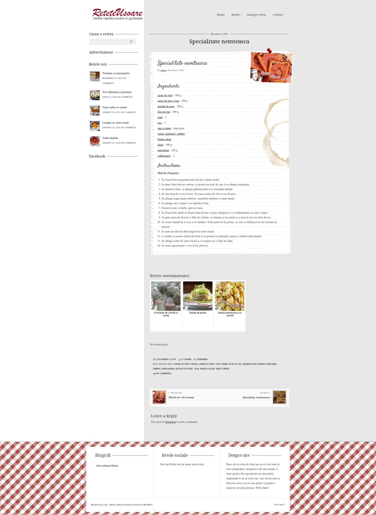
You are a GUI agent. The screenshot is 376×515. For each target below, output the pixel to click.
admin (163, 70)
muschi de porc (166, 106)
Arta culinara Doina (107, 465)
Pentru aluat (164, 139)
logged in (170, 422)
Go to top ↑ (279, 504)
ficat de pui (164, 112)
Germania (202, 359)
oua (160, 123)
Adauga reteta (256, 14)
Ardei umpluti (110, 138)
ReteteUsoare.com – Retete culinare (117, 14)
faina (160, 144)
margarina (163, 150)
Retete (235, 14)
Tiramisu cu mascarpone (115, 73)
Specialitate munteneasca (256, 397)
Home (221, 14)
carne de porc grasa (168, 101)
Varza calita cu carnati (114, 107)
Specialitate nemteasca (219, 41)
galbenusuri (164, 155)
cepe (160, 117)
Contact (278, 14)
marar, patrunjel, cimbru (171, 134)
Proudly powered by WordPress (138, 504)
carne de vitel (165, 95)
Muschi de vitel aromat (181, 397)
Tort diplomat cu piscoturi (116, 92)
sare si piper (164, 128)
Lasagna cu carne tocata (115, 122)
